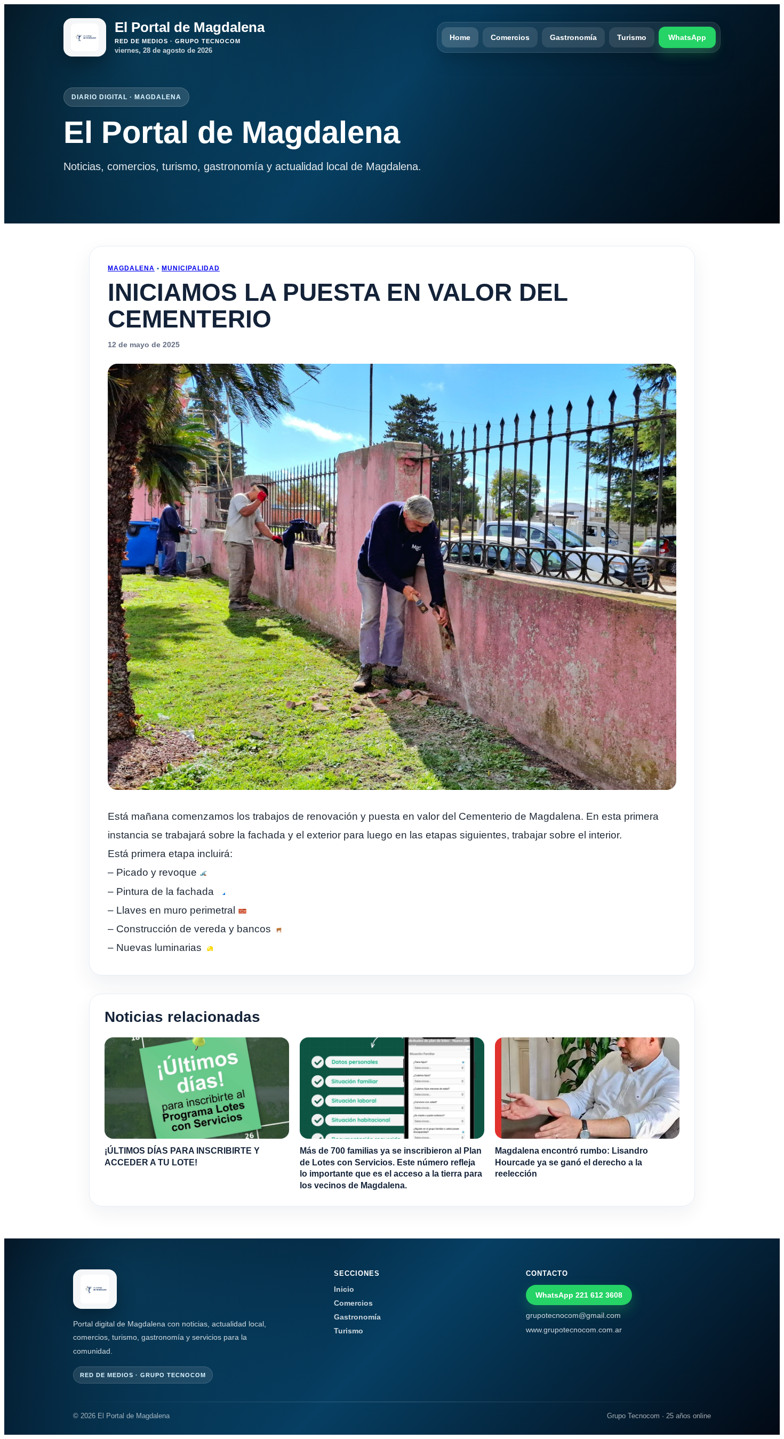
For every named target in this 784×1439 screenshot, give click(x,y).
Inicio (344, 1289)
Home (460, 37)
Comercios (510, 37)
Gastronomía (573, 37)
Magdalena (131, 268)
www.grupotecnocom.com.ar (574, 1329)
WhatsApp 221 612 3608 (578, 1295)
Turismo (631, 37)
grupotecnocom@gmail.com (573, 1315)
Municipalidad (191, 268)
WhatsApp (687, 37)
